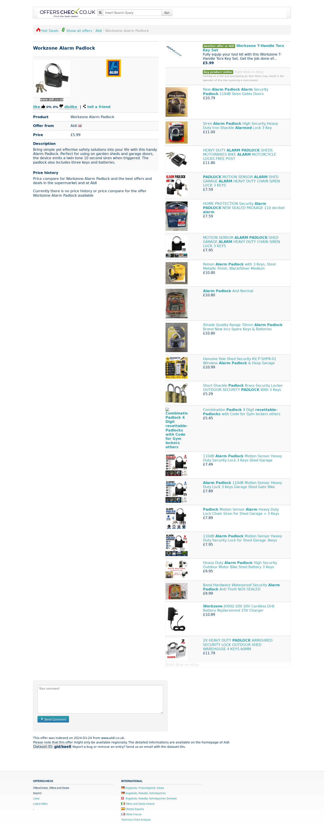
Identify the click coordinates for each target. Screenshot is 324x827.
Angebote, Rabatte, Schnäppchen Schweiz (151, 798)
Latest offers (40, 803)
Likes (36, 798)
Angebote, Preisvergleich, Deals (144, 788)
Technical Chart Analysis (136, 819)
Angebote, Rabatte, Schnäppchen (145, 793)
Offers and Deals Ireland (140, 803)
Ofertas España (134, 809)
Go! (166, 12)
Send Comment (54, 719)
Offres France (133, 814)
